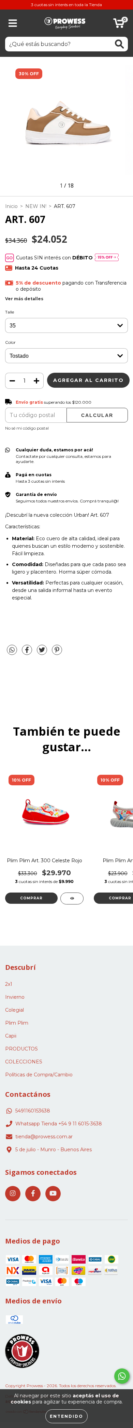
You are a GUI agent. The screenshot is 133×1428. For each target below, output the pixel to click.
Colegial (14, 1010)
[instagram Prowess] (12, 1193)
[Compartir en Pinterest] (57, 652)
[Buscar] (119, 44)
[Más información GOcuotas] (107, 258)
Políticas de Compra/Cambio (39, 1075)
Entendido (66, 1416)
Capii (10, 1036)
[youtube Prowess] (53, 1193)
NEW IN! (35, 206)
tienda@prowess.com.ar (44, 1137)
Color (10, 342)
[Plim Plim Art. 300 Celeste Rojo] (72, 898)
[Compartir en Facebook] (27, 652)
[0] (118, 25)
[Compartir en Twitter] (42, 652)
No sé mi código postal (27, 428)
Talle (9, 312)
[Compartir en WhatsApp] (12, 650)
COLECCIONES (23, 1062)
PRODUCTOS (21, 1049)
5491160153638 (32, 1111)
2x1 (8, 984)
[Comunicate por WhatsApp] (122, 1376)
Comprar (31, 898)
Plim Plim (16, 1023)
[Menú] (12, 23)
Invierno (15, 997)
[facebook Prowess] (33, 1193)
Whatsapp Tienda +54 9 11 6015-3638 (58, 1124)
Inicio (11, 206)
